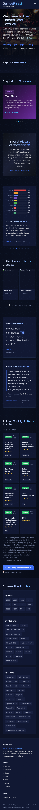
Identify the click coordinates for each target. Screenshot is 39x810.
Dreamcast (12, 625)
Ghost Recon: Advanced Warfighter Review (10, 445)
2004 (8, 604)
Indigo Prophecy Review (26, 471)
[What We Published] (28, 248)
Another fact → (11, 353)
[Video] (20, 121)
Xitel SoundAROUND (28, 494)
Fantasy (25, 686)
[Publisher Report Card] (11, 248)
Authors (5, 776)
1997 (28, 609)
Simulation (24, 717)
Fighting (10, 690)
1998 (21, 609)
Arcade (25, 681)
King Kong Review (9, 470)
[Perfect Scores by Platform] (27, 248)
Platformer (25, 703)
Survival (10, 726)
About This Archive (9, 797)
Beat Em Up (11, 686)
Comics (5, 780)
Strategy (22, 721)
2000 (8, 609)
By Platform (11, 621)
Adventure (11, 681)
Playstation (21, 647)
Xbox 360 (11, 661)
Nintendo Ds (26, 643)
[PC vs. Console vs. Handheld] (30, 248)
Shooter (10, 717)
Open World (11, 703)
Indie (9, 695)
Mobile (24, 638)
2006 (22, 600)
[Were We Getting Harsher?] (10, 248)
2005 (29, 600)
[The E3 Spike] (25, 248)
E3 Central (6, 786)
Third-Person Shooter (15, 730)
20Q (24, 518)
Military (10, 699)
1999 (15, 609)
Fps (21, 690)
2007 (15, 600)
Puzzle (10, 708)
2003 (15, 604)
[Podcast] (16, 121)
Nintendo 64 (11, 643)
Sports (10, 721)
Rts (18, 712)
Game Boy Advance (15, 630)
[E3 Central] (22, 121)
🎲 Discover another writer (12, 572)
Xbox (18, 656)
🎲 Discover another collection (19, 305)
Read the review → (12, 401)
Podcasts (6, 783)
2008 (8, 600)
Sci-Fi (27, 712)
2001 (29, 604)
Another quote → (26, 401)
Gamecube (11, 638)
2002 (22, 604)
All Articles (6, 766)
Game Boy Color (13, 634)
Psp (27, 652)
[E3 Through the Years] (22, 248)
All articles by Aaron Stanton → (18, 568)
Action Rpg (23, 677)
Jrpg (19, 695)
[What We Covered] (16, 248)
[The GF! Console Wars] (8, 248)
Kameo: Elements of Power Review (28, 444)
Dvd (24, 625)
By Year (8, 595)
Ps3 (19, 652)
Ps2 (9, 652)
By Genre (9, 672)
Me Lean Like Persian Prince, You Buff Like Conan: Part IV (11, 521)
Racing (21, 708)
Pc (9, 647)
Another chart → (21, 241)
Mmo (21, 699)
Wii (8, 656)
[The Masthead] (19, 248)
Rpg (9, 712)
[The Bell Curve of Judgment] (13, 248)
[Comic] (18, 121)
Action (10, 677)
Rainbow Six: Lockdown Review (10, 495)
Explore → (9, 241)
